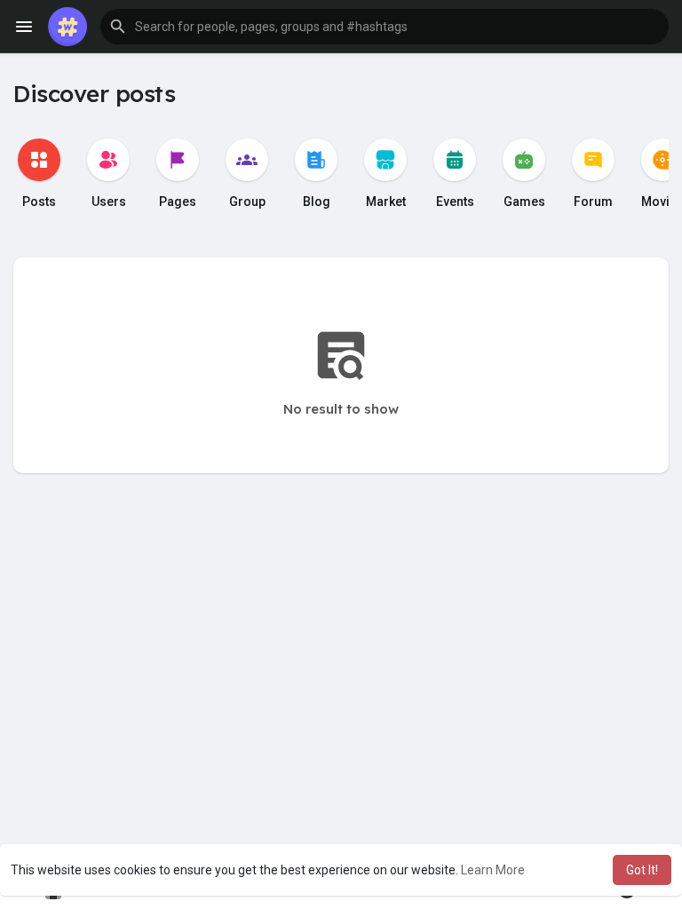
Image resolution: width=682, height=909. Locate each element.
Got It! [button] (642, 870)
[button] (384, 26)
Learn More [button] (493, 870)
